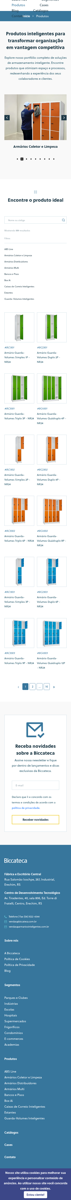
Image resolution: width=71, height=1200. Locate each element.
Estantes (8, 292)
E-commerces (13, 1039)
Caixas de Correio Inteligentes (19, 286)
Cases (8, 1145)
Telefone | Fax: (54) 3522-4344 (24, 916)
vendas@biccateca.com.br (23, 921)
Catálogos (11, 1132)
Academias (11, 1045)
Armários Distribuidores (16, 261)
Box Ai (7, 280)
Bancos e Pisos (11, 274)
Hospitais (10, 1015)
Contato (10, 1157)
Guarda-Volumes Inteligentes (19, 298)
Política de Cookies (17, 959)
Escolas (9, 1009)
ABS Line (8, 249)
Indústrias (11, 1004)
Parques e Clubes (16, 998)
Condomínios (13, 1033)
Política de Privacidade (19, 965)
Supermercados (15, 1021)
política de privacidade (26, 808)
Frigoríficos (11, 1027)
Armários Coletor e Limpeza (18, 255)
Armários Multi (11, 267)
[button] (7, 117)
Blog (7, 971)
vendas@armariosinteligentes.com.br (29, 926)
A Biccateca (12, 953)
